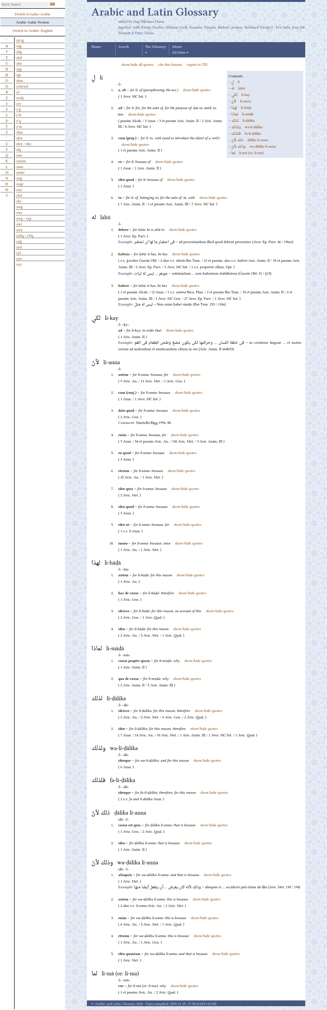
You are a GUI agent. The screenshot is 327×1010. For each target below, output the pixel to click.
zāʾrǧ (20, 40)
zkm (19, 131)
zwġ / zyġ (23, 218)
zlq (18, 149)
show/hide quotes (196, 89)
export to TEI (197, 64)
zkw (19, 137)
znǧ (19, 177)
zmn (19, 166)
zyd (19, 246)
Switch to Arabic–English (33, 30)
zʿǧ (18, 108)
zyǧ (19, 241)
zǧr (18, 74)
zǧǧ (19, 68)
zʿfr (19, 114)
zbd (19, 57)
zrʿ (18, 91)
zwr (19, 212)
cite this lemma (170, 64)
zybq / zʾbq (24, 235)
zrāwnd (22, 86)
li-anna (241, 100)
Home (96, 46)
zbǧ (19, 51)
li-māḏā (242, 113)
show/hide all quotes (137, 64)
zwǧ (19, 206)
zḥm (19, 80)
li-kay (240, 94)
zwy (19, 229)
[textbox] (25, 4)
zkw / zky (23, 143)
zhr (19, 200)
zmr (19, 154)
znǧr (19, 183)
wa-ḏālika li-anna (253, 146)
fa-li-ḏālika (246, 133)
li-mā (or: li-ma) (247, 152)
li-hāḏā (241, 107)
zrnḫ (20, 97)
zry (18, 103)
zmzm (21, 160)
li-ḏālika (243, 120)
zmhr (20, 172)
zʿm (19, 126)
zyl (18, 252)
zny (19, 189)
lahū (238, 87)
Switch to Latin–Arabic (33, 13)
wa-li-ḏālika (247, 126)
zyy (19, 263)
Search (123, 46)
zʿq (18, 120)
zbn (19, 63)
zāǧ (19, 45)
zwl (19, 223)
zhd (19, 195)
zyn (19, 258)
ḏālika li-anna (249, 139)
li (235, 81)
